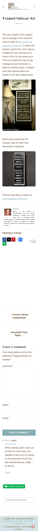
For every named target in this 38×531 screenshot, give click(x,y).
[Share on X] (9, 239)
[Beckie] (8, 212)
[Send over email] (4, 244)
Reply (8, 472)
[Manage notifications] (33, 526)
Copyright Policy (19, 523)
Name (6, 405)
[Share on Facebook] (4, 239)
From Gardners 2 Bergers (14, 198)
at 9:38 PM (10, 444)
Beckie (20, 23)
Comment (7, 366)
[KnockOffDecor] (19, 7)
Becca (8, 440)
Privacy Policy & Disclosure (13, 521)
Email (6, 418)
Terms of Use (28, 521)
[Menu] (3, 7)
